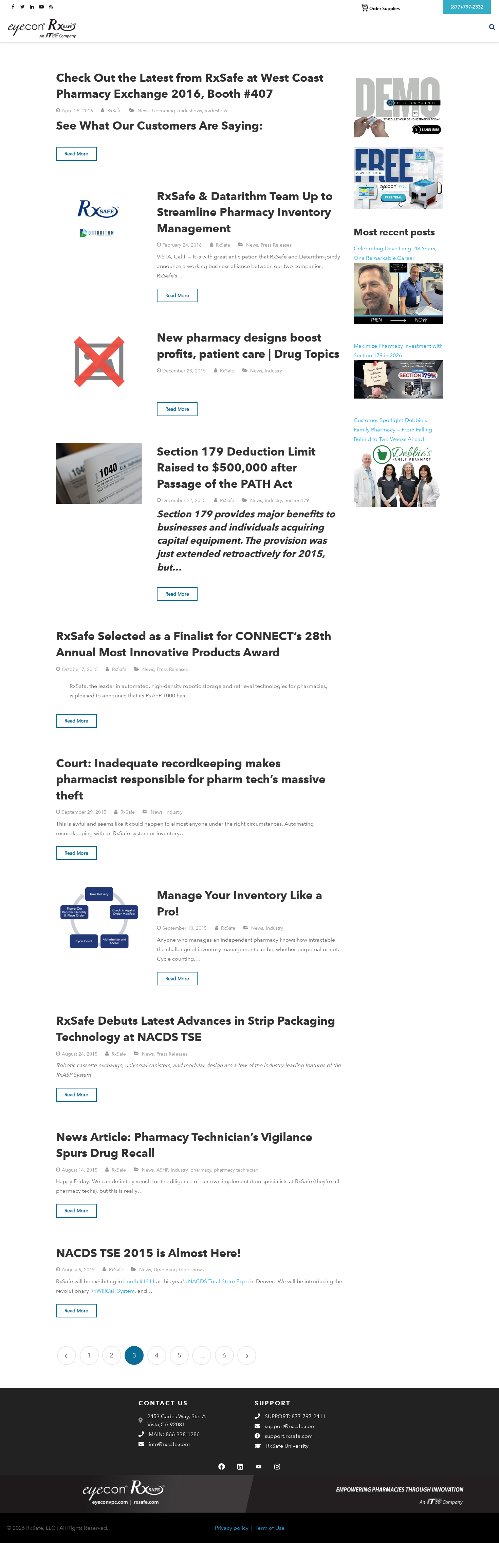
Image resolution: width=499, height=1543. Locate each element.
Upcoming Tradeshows (177, 110)
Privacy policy (231, 1528)
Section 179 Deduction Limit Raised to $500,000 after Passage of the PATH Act (236, 467)
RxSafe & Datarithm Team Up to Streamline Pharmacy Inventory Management (245, 212)
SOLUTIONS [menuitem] (361, 27)
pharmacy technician (236, 1170)
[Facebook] (221, 1466)
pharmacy (200, 1170)
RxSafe (114, 110)
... (201, 1355)
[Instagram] (277, 1466)
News (143, 110)
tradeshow (216, 110)
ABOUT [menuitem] (425, 27)
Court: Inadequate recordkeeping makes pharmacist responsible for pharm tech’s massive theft (191, 779)
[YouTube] (258, 1466)
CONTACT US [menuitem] (462, 27)
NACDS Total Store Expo (218, 1281)
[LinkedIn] (240, 1466)
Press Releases (276, 245)
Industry (273, 370)
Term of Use (269, 1528)
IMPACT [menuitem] (396, 27)
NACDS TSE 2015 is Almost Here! (148, 1253)
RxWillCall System (112, 1291)
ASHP (162, 1170)
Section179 (296, 500)
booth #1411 (139, 1281)
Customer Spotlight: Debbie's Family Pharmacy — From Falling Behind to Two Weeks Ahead (393, 429)
